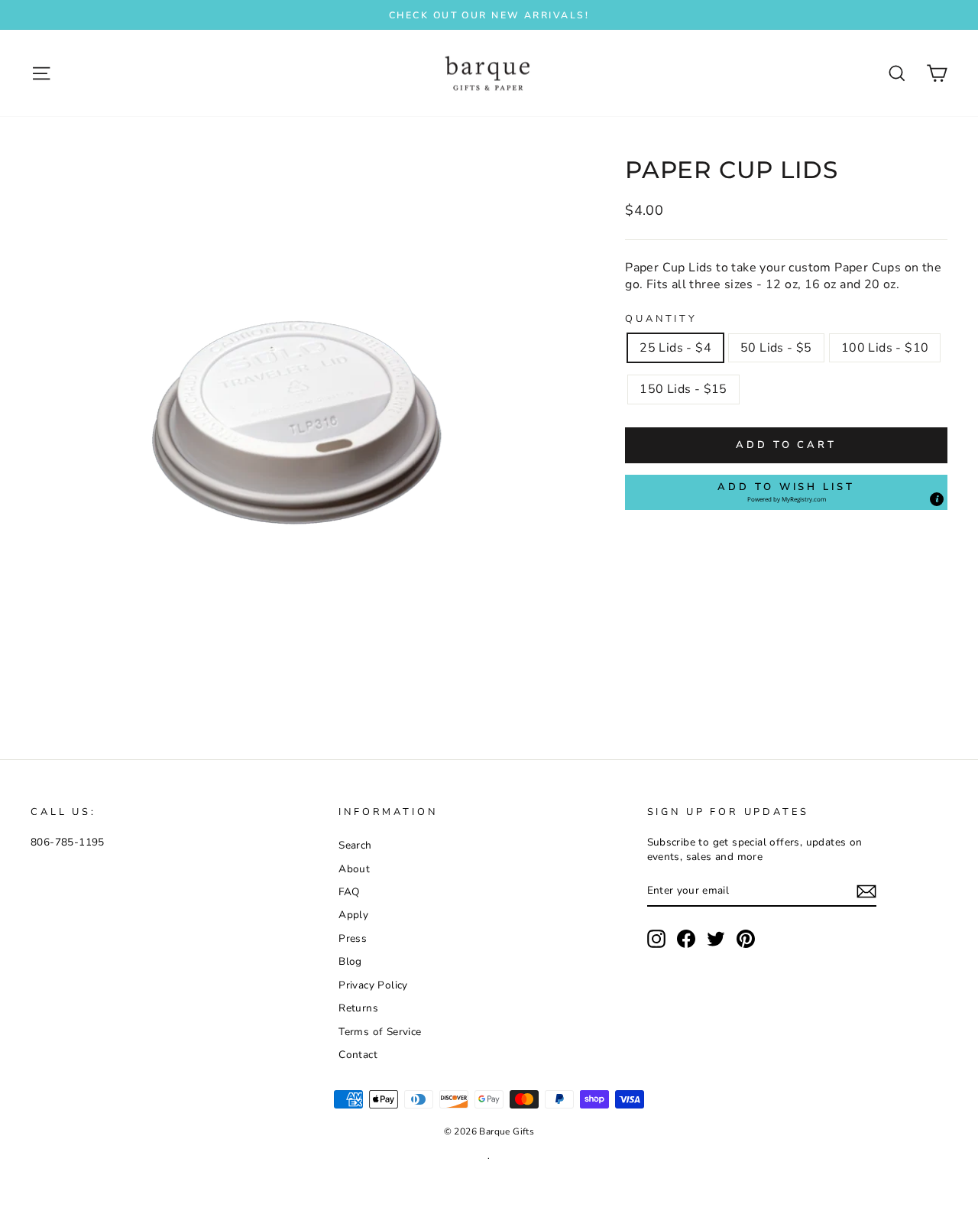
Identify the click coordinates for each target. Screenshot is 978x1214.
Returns (358, 1008)
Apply (353, 914)
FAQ (348, 892)
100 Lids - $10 (885, 347)
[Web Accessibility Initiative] (6, 1196)
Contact (357, 1054)
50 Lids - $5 (776, 347)
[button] (786, 492)
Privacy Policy (373, 985)
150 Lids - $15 (683, 389)
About (354, 869)
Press (352, 938)
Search (354, 845)
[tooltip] (937, 499)
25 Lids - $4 (675, 347)
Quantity (661, 319)
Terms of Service (379, 1031)
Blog (350, 961)
